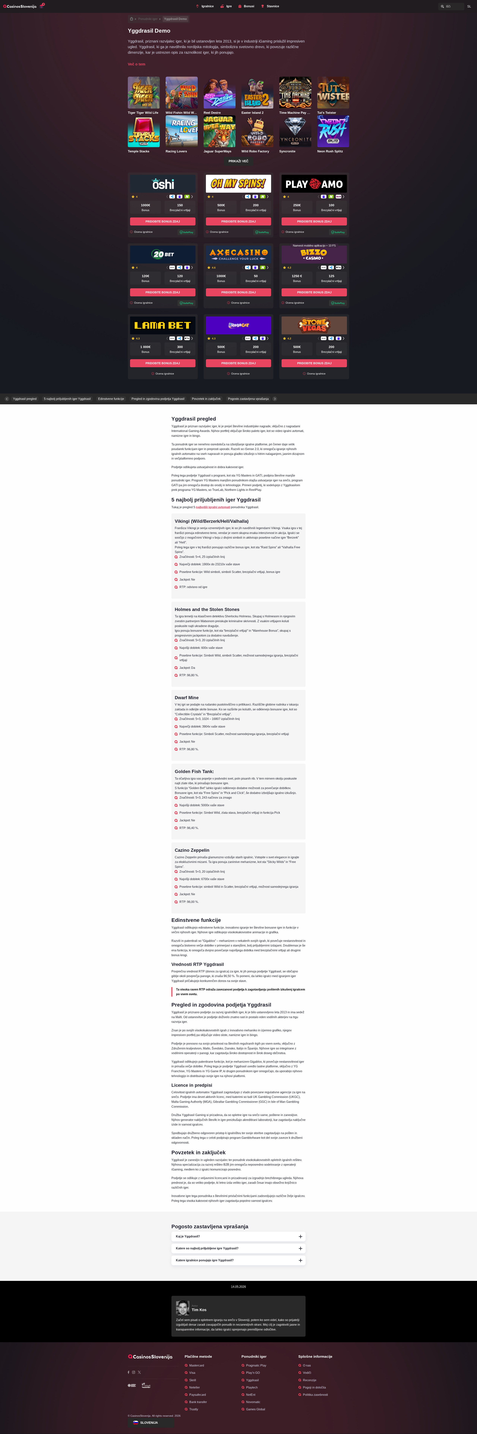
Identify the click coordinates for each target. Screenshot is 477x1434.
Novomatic (253, 1402)
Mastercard (196, 1365)
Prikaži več (238, 161)
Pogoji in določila (314, 1387)
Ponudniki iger (147, 19)
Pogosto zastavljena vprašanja (248, 398)
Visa (192, 1372)
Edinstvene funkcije (111, 398)
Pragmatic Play (256, 1365)
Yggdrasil (252, 1380)
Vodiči (307, 1372)
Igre (229, 6)
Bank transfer (198, 1402)
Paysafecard (197, 1394)
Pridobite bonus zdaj (163, 221)
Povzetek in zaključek (206, 398)
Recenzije (309, 1380)
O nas (307, 1365)
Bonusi (249, 6)
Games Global (255, 1409)
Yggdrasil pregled (25, 398)
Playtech (252, 1387)
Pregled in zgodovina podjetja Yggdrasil (158, 398)
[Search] (442, 6)
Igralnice (208, 6)
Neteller (194, 1387)
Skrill (192, 1380)
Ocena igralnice (143, 232)
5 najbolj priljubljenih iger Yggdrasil (67, 398)
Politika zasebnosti (315, 1394)
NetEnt (250, 1394)
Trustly (193, 1409)
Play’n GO (253, 1372)
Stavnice (273, 6)
